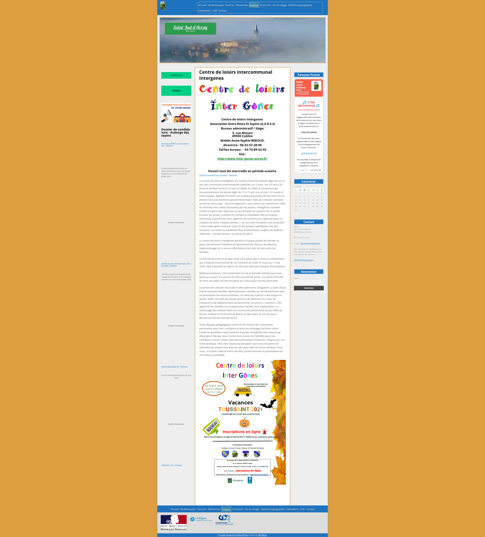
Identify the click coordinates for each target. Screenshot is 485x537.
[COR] (224, 520)
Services (229, 5)
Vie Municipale (216, 5)
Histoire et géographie (300, 5)
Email (296, 278)
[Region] (201, 519)
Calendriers (205, 10)
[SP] (174, 522)
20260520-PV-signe (167, 465)
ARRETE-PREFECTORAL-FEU (170, 367)
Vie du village (280, 5)
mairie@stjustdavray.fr (310, 243)
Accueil (202, 5)
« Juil (295, 213)
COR (214, 10)
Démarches (242, 5)
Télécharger (169, 146)
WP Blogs (262, 535)
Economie (265, 5)
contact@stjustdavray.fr (304, 260)
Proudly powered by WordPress (233, 535)
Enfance (254, 5)
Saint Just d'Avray (190, 27)
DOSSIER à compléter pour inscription (213, 175)
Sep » (313, 213)
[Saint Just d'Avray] (177, 5)
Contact (223, 10)
